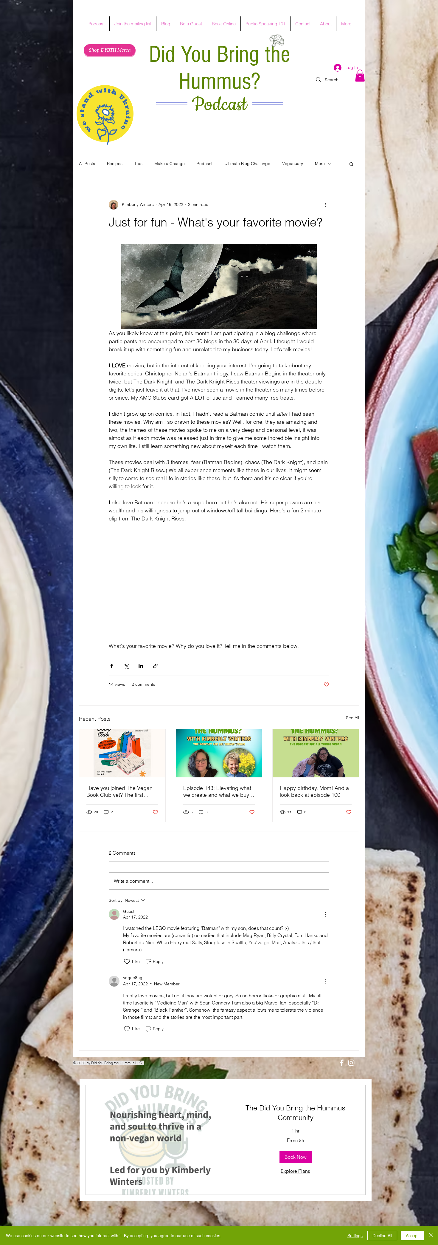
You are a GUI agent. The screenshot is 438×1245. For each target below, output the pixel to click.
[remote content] (219, 594)
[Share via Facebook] (111, 666)
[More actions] (325, 204)
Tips (138, 163)
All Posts (87, 163)
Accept (412, 1235)
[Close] (430, 1235)
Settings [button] (355, 1235)
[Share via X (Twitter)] (126, 666)
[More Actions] (325, 914)
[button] (360, 76)
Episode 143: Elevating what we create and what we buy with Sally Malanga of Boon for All (217, 791)
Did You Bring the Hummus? (219, 68)
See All (352, 717)
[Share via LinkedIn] (141, 666)
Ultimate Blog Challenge (247, 163)
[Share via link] (155, 666)
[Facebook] (342, 1062)
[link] (295, 1112)
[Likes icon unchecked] (127, 961)
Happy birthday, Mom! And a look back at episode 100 (314, 791)
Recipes (114, 163)
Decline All (382, 1235)
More (320, 163)
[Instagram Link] (351, 1062)
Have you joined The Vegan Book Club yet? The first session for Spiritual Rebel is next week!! (120, 791)
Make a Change (169, 163)
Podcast (219, 105)
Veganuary (292, 163)
